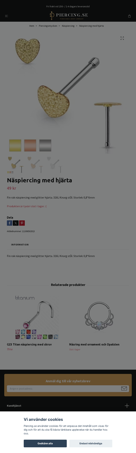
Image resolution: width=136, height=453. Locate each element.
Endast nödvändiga (91, 443)
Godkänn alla (45, 443)
